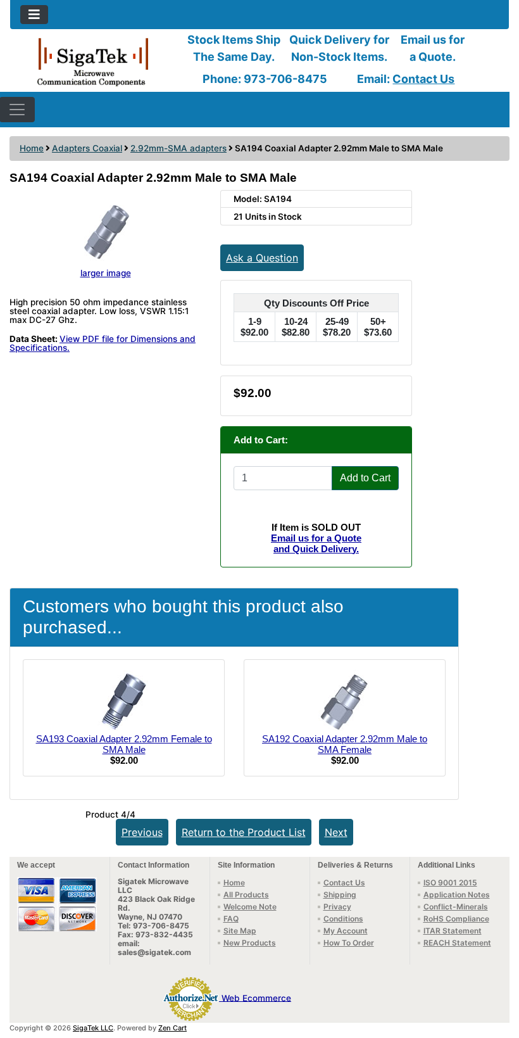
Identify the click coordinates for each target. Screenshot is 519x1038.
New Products (249, 942)
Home (32, 148)
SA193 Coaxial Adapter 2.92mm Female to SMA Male (124, 744)
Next (336, 832)
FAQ (231, 918)
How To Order (348, 942)
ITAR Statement (452, 930)
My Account (345, 930)
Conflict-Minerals (455, 906)
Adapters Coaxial (87, 148)
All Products (246, 894)
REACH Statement (457, 942)
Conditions (343, 918)
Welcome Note (250, 906)
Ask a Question (262, 257)
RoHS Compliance (456, 918)
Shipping (339, 894)
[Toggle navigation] (34, 14)
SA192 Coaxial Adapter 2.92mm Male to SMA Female (344, 744)
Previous (142, 832)
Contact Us (423, 78)
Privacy (337, 906)
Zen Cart (172, 1027)
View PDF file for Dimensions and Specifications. (102, 343)
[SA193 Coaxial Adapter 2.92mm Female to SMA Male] (124, 700)
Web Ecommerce (256, 997)
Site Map (239, 930)
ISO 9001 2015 (450, 882)
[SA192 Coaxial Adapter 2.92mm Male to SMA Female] (345, 700)
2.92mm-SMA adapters (178, 148)
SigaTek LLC (93, 1027)
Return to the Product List (244, 832)
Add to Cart (365, 477)
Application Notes (456, 894)
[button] (495, 975)
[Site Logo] (93, 61)
